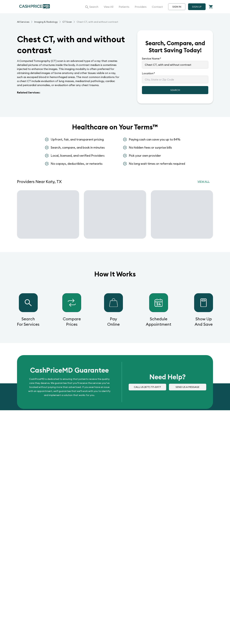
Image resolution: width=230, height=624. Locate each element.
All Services (23, 21)
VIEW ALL (204, 181)
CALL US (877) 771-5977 (147, 387)
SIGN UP (197, 6)
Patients (124, 6)
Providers (140, 6)
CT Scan (67, 21)
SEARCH (175, 90)
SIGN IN (176, 6)
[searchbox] (175, 64)
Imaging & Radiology (46, 21)
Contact (157, 6)
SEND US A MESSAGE (187, 387)
